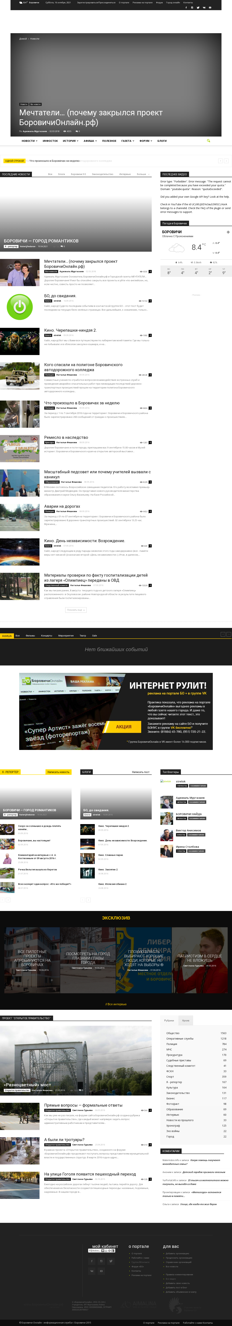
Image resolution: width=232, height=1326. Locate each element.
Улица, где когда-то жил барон (198, 1204)
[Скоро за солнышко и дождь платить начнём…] (7, 829)
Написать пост (141, 772)
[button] (208, 141)
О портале (124, 2)
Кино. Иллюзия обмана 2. (112, 884)
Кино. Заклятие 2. (108, 869)
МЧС (169, 1049)
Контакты (188, 2)
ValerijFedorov (27, 246)
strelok (57, 300)
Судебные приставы (178, 1060)
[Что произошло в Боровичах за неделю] (20, 414)
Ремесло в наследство (66, 437)
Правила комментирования (179, 1274)
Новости (23, 104)
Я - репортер (11, 246)
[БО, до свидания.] (20, 307)
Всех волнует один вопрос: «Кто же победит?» (44, 884)
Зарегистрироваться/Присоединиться (96, 2)
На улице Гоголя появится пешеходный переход (90, 1174)
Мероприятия (66, 635)
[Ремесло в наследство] (20, 448)
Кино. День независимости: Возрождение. (84, 541)
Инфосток (50, 141)
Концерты (46, 635)
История (69, 141)
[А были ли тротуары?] (20, 1150)
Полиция (49, 375)
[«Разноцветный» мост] (76, 1068)
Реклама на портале (143, 2)
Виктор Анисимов (188, 830)
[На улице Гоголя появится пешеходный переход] (20, 1185)
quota (220, 185)
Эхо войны (172, 1131)
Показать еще (74, 609)
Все (50, 174)
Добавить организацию (177, 1253)
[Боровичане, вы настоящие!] (7, 844)
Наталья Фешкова (66, 374)
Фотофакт (172, 1104)
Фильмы (30, 635)
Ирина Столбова (187, 846)
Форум (159, 2)
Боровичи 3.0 (78, 174)
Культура (49, 442)
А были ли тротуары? (64, 1139)
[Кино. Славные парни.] (87, 858)
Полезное (109, 141)
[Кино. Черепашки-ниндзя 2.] (20, 341)
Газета (126, 141)
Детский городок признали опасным (204, 1172)
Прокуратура (174, 1055)
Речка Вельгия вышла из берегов (37, 869)
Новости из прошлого (180, 1120)
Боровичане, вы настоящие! (34, 840)
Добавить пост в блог (176, 1287)
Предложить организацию (179, 1257)
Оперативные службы (179, 1038)
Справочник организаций (178, 1262)
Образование (52, 482)
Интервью (125, 174)
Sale (94, 635)
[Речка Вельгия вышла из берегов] (7, 873)
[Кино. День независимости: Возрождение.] (20, 552)
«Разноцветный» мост (27, 1084)
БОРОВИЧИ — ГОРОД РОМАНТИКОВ (41, 241)
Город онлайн (173, 2)
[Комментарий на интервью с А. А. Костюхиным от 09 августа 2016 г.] (7, 858)
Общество (172, 1033)
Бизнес (170, 1098)
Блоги (162, 141)
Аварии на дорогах (62, 506)
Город (170, 1136)
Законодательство (102, 174)
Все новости (35, 104)
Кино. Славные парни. (110, 855)
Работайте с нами (140, 1257)
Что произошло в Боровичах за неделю (54, 160)
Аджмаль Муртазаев (35, 131)
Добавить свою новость (178, 1283)
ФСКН (169, 1071)
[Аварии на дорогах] (20, 517)
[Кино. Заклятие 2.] (87, 873)
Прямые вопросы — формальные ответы (83, 1105)
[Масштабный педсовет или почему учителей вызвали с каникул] (20, 483)
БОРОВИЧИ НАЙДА (189, 814)
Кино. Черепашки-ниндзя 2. (70, 330)
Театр (83, 635)
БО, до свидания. (60, 296)
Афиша (89, 141)
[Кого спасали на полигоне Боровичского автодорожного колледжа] (20, 375)
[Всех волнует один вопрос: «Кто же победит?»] (7, 887)
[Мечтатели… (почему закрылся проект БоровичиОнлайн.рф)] (20, 272)
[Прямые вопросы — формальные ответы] (20, 1116)
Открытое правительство (17, 1090)
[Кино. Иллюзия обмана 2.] (87, 889)
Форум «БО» (138, 1266)
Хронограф (173, 1125)
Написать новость (58, 772)
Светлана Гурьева (26, 970)
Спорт (170, 1076)
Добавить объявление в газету (181, 1291)
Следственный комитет (56, 585)
